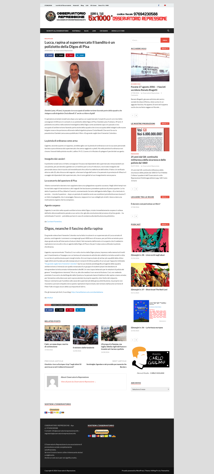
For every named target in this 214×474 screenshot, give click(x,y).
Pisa (89, 305)
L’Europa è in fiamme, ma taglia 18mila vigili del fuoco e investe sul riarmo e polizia (113, 346)
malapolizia (49, 38)
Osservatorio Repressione (64, 50)
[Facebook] (158, 5)
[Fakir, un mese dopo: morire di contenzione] (57, 334)
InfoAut (50, 298)
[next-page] (136, 115)
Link (87, 5)
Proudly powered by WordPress (133, 471)
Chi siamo (93, 5)
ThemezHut (165, 471)
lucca (84, 305)
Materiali (76, 5)
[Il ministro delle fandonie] (85, 336)
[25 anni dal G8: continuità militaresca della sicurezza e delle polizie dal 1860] (150, 139)
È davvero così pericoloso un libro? (145, 204)
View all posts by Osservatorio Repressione (78, 382)
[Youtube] (165, 5)
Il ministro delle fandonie (83, 347)
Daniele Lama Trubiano (66, 305)
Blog (82, 5)
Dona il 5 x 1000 (103, 5)
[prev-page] (132, 115)
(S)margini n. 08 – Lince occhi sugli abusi (148, 255)
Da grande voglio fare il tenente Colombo (60, 264)
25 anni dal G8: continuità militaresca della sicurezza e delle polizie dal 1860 (148, 159)
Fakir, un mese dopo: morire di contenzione (56, 345)
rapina (94, 305)
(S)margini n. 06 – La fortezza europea (147, 327)
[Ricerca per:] (150, 40)
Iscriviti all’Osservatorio (63, 5)
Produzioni (135, 154)
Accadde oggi (135, 84)
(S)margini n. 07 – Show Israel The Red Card (149, 289)
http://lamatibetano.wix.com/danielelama (87, 292)
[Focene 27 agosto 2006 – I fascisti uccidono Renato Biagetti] (150, 67)
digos (78, 305)
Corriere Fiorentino (54, 221)
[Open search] (168, 30)
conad (54, 305)
